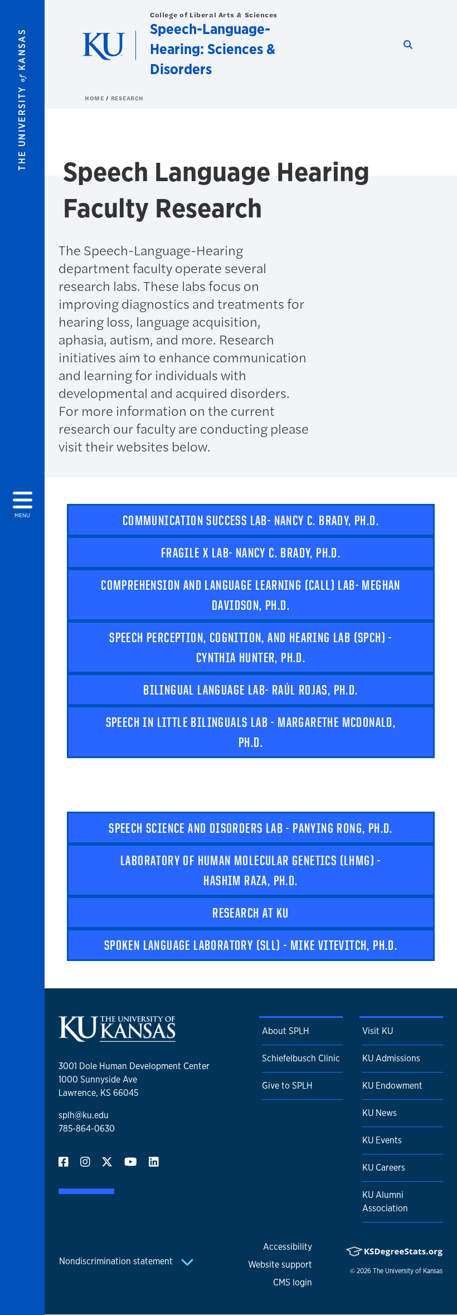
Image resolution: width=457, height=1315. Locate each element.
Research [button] (127, 98)
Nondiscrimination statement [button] (117, 1261)
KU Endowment (392, 1085)
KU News (379, 1113)
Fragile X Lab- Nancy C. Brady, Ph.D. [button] (251, 552)
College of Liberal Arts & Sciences (214, 15)
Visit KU (377, 1031)
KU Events (382, 1140)
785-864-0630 (87, 1128)
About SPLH (285, 1031)
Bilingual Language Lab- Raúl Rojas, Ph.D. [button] (250, 689)
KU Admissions (391, 1058)
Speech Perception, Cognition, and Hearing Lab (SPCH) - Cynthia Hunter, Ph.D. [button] (250, 647)
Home (95, 98)
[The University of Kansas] (117, 1037)
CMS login (292, 1282)
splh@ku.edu (84, 1115)
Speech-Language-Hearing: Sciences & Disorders (212, 49)
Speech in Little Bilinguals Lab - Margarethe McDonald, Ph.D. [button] (251, 732)
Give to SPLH (287, 1085)
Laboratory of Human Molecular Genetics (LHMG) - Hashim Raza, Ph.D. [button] (250, 870)
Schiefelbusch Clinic (301, 1058)
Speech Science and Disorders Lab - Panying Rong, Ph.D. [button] (251, 828)
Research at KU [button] (250, 912)
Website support (280, 1264)
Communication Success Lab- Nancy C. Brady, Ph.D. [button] (251, 520)
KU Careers (383, 1167)
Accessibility (287, 1247)
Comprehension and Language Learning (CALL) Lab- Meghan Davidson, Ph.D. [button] (251, 595)
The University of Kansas (408, 1271)
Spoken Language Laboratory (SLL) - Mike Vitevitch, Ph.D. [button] (250, 945)
